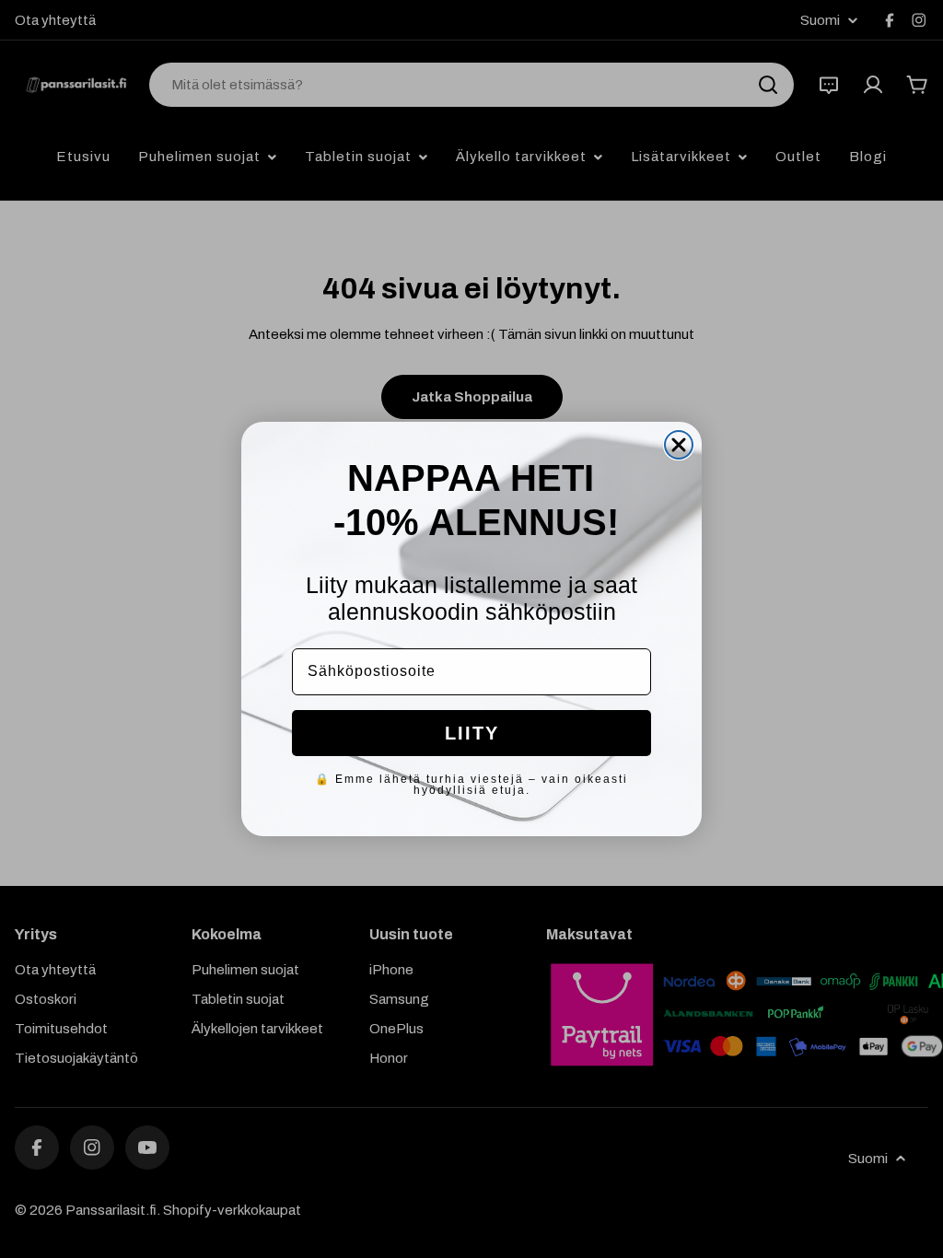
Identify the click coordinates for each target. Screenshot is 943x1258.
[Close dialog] (679, 445)
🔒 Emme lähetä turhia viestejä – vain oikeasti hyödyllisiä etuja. (471, 785)
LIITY (472, 733)
